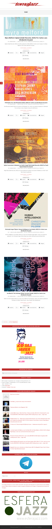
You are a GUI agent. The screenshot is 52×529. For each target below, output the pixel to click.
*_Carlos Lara (19, 41)
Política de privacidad (14, 527)
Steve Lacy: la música (14, 394)
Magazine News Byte (29, 527)
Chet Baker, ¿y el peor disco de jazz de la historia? (20, 401)
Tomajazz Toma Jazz (11, 387)
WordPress (40, 527)
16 (10, 322)
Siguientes (15, 322)
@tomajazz (7, 385)
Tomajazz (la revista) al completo (36, 41)
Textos (25, 41)
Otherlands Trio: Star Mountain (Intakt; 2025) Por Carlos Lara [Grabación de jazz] (26, 102)
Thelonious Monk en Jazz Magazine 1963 (18, 407)
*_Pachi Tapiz (20, 168)
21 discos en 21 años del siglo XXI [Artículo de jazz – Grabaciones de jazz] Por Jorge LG (28, 424)
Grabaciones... (13, 41)
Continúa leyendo (26, 47)
